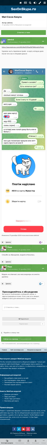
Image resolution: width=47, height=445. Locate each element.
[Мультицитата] (2, 242)
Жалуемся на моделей (23, 25)
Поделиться (24, 319)
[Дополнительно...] (43, 41)
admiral (9, 23)
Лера (9, 247)
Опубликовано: (18, 42)
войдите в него (7, 298)
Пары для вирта (9, 396)
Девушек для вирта (11, 394)
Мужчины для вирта (11, 401)
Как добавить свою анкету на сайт (16, 378)
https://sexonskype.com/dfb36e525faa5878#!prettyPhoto (23, 47)
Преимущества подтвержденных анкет (18, 382)
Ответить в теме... (13, 307)
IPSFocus (22, 433)
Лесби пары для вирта (12, 399)
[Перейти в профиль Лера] (4, 248)
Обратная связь (32, 433)
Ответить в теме (23, 32)
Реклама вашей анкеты (12, 384)
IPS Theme (13, 433)
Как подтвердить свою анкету (15, 380)
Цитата (8, 242)
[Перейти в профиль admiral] (4, 41)
